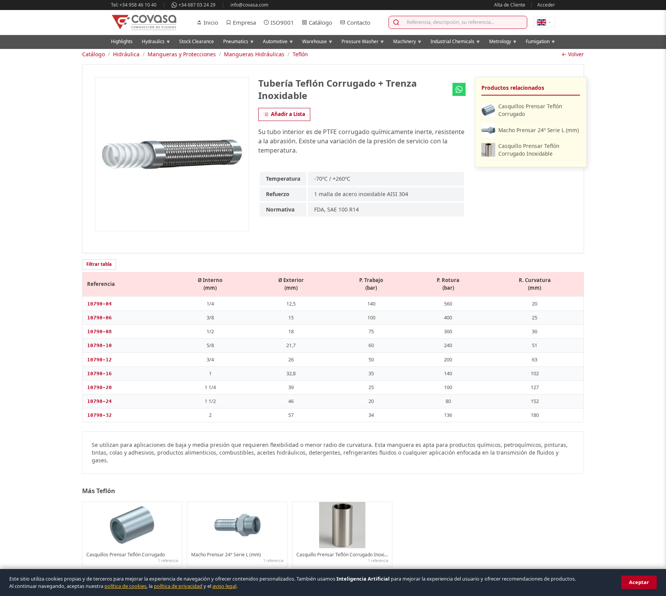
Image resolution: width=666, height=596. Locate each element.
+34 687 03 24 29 (196, 5)
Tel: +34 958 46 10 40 (133, 5)
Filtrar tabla (99, 264)
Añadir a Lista (288, 114)
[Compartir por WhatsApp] (459, 89)
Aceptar (639, 582)
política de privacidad (178, 586)
